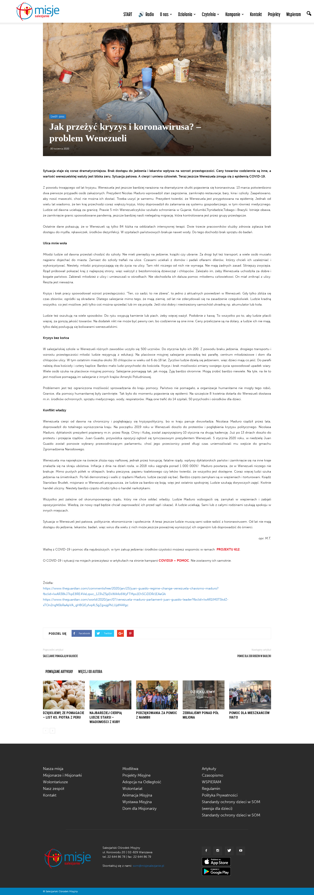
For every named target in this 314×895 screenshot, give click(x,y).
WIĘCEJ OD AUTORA (90, 671)
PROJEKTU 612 (228, 549)
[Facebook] (206, 851)
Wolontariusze (55, 782)
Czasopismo (212, 775)
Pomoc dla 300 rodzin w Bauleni (254, 656)
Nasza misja (53, 768)
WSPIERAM (211, 782)
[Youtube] (240, 851)
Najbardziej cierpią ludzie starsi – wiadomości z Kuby (106, 717)
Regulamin (211, 788)
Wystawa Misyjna (137, 802)
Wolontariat (132, 788)
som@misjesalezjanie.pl (148, 866)
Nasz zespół (53, 788)
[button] (309, 14)
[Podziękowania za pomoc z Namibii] (157, 694)
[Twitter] (229, 851)
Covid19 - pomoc (58, 116)
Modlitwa (130, 768)
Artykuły (209, 768)
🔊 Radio (146, 14)
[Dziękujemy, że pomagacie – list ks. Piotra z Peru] (64, 694)
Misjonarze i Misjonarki (62, 775)
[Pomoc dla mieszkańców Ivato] (250, 694)
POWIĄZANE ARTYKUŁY (59, 671)
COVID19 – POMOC (174, 560)
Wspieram (293, 14)
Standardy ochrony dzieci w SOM (231, 815)
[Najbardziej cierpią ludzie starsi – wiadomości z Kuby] (110, 694)
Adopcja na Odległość (141, 782)
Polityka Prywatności (220, 795)
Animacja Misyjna (137, 795)
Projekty (274, 14)
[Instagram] (217, 851)
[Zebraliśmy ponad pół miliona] (203, 694)
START (127, 14)
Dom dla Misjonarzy (139, 808)
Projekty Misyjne (136, 775)
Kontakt (256, 14)
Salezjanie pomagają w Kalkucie (60, 656)
